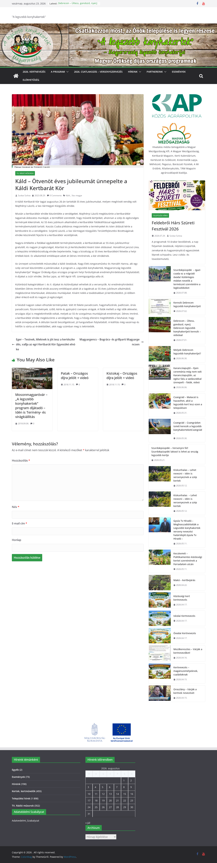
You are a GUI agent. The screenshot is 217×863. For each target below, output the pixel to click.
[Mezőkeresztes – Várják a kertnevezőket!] (160, 653)
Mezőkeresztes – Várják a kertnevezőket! (187, 651)
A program (58, 71)
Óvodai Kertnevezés (184, 633)
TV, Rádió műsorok (25, 173)
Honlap (16, 540)
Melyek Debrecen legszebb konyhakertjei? (187, 351)
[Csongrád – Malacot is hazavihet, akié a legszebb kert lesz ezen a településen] (160, 405)
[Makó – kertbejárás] (160, 582)
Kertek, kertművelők (23, 791)
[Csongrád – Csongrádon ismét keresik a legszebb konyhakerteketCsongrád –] (160, 430)
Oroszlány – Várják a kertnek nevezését (185, 691)
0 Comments (56, 195)
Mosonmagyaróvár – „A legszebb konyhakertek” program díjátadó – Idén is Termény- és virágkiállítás (31, 405)
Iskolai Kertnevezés (184, 615)
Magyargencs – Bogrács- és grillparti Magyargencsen (110, 342)
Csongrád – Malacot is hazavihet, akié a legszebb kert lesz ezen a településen (187, 402)
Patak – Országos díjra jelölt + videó (74, 375)
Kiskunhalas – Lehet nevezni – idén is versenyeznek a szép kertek (185, 475)
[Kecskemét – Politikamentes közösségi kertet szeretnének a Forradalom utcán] (160, 561)
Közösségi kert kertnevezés (181, 597)
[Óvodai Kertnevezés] (160, 635)
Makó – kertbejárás (184, 580)
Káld (68, 195)
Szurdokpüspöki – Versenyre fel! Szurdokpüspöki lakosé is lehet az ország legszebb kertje (174, 451)
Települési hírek (160, 215)
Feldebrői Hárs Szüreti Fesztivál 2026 (173, 226)
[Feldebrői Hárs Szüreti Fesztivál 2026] (177, 195)
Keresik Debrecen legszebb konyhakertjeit (187, 304)
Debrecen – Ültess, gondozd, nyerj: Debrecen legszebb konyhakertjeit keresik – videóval (187, 328)
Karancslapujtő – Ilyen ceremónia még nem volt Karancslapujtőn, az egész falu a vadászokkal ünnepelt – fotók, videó (187, 375)
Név (15, 507)
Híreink (132, 71)
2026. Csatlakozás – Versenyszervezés (98, 71)
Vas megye (77, 195)
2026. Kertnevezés (34, 71)
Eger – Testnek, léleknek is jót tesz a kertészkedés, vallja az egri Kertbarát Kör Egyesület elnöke (45, 344)
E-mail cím (19, 523)
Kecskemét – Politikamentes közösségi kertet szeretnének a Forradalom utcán (187, 559)
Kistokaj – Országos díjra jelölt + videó (121, 375)
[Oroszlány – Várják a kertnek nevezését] (160, 693)
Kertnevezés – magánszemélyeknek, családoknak (185, 671)
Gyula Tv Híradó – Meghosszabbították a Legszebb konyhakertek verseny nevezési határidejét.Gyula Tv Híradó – (186, 529)
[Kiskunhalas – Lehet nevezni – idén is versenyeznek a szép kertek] (160, 478)
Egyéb (15, 769)
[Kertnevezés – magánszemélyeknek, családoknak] (160, 673)
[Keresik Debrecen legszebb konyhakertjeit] (160, 307)
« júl (87, 822)
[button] (67, 71)
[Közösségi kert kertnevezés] (160, 600)
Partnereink (155, 71)
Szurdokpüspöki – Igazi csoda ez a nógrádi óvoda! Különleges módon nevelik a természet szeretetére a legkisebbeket (186, 278)
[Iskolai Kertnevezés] (160, 618)
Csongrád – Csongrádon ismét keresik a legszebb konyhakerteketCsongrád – (187, 428)
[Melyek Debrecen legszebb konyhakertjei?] (160, 354)
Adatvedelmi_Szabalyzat (25, 820)
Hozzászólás (21, 460)
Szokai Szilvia (24, 195)
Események (179, 71)
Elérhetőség (31, 79)
